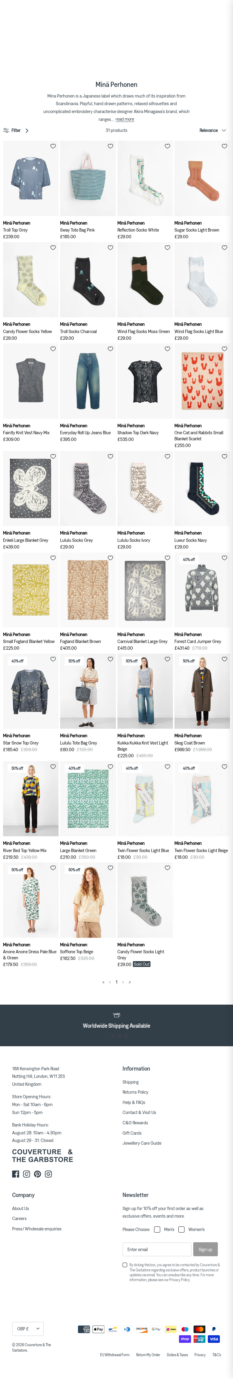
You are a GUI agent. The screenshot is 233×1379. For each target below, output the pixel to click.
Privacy (200, 1355)
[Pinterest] (37, 1174)
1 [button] (107, 1036)
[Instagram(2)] (48, 1174)
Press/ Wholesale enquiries (37, 1228)
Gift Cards (132, 1133)
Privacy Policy (179, 1280)
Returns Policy (135, 1092)
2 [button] (113, 1036)
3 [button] (120, 1036)
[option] (116, 1020)
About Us (20, 1208)
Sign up (205, 1249)
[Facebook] (15, 1174)
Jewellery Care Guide (142, 1143)
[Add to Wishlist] (53, 146)
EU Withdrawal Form (115, 1355)
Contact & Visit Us (139, 1112)
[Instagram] (26, 1174)
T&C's (216, 1355)
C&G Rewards (135, 1122)
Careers (19, 1218)
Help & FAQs (134, 1102)
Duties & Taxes (177, 1355)
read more (125, 118)
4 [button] (126, 1036)
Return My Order (148, 1355)
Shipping (131, 1082)
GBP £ (23, 1328)
